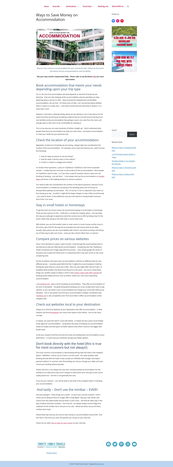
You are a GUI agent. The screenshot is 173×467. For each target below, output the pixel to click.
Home (46, 6)
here (95, 76)
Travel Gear (87, 6)
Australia (56, 6)
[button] (128, 6)
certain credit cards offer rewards (86, 273)
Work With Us (118, 6)
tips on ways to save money (61, 423)
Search (114, 130)
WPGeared (100, 464)
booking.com (45, 284)
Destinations (71, 6)
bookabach (55, 312)
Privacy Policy (51, 453)
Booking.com (103, 6)
